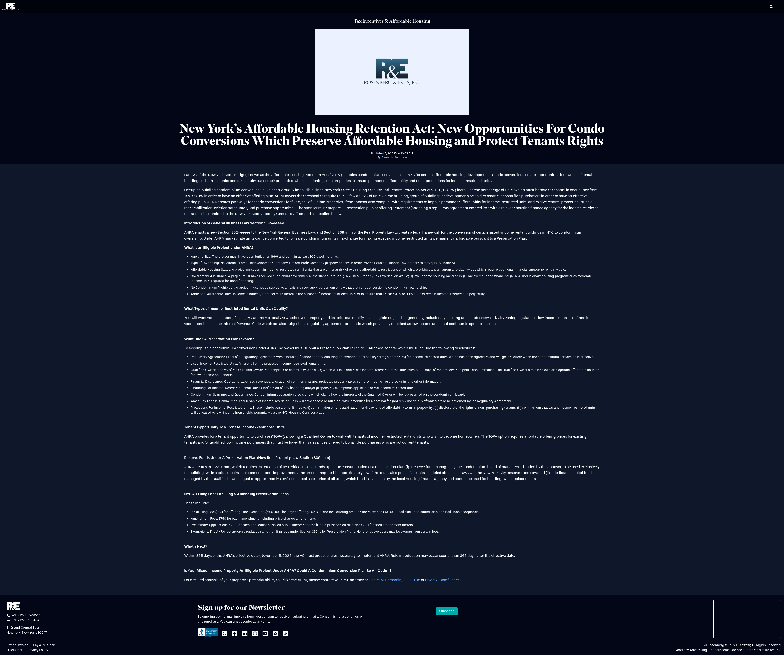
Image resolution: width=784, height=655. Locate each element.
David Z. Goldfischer (442, 580)
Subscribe (446, 611)
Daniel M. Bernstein (394, 157)
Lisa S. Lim (411, 580)
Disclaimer (14, 650)
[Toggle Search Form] (771, 6)
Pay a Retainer (44, 645)
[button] (765, 7)
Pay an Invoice (17, 645)
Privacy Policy (37, 650)
